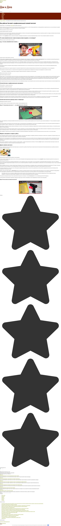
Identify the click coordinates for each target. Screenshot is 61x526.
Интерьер (3, 15)
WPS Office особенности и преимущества (8, 507)
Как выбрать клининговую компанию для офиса (9, 504)
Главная (3, 13)
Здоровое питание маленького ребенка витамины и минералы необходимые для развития (16, 505)
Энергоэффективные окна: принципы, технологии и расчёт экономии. (12, 514)
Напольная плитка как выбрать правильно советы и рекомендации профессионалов (13, 481)
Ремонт (3, 17)
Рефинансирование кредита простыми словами (7, 487)
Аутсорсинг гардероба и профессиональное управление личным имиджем (13, 509)
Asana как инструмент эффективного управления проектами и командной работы (14, 506)
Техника (3, 18)
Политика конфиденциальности (5, 521)
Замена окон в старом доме (6, 513)
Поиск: (1, 11)
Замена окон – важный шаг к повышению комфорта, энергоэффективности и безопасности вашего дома (18, 511)
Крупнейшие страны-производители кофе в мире (9, 512)
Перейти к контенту (3, 0)
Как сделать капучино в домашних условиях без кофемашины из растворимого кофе (15, 510)
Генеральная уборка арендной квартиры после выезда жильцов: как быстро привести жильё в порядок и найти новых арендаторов (22, 503)
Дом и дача (3, 14)
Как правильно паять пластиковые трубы (6, 490)
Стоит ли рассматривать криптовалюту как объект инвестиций (10, 478)
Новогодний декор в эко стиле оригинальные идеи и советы (9, 475)
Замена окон (4, 518)
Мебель (3, 16)
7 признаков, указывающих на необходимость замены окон (11, 517)
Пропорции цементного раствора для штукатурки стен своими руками (11, 484)
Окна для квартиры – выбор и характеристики (9, 516)
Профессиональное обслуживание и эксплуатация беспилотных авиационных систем (15, 508)
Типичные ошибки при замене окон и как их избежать (10, 515)
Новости (3, 19)
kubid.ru (1, 2)
